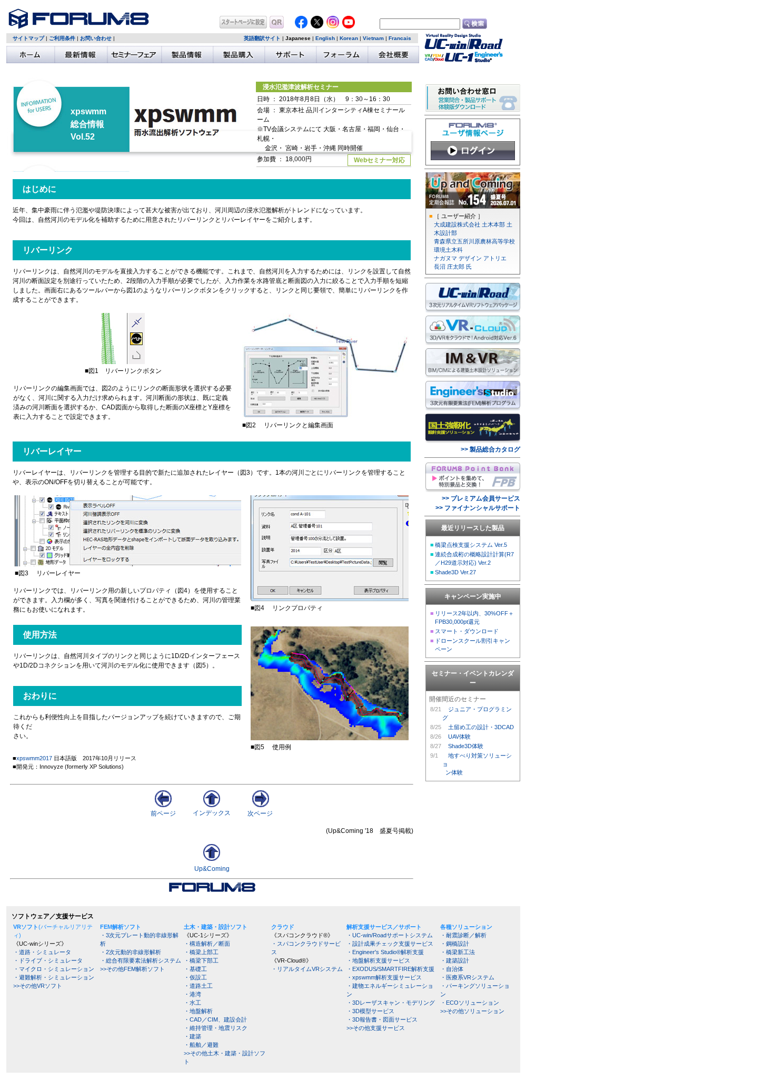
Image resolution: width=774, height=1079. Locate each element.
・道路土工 (198, 986)
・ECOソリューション (469, 1002)
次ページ (260, 813)
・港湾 (192, 994)
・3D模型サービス (370, 1011)
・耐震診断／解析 (463, 935)
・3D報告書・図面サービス (382, 1019)
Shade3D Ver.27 (455, 572)
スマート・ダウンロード (467, 631)
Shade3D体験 (465, 746)
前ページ (163, 813)
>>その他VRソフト (37, 986)
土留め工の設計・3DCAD (481, 727)
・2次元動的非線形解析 (130, 952)
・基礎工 (195, 969)
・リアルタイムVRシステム (307, 969)
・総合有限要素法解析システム (140, 960)
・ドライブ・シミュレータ (48, 960)
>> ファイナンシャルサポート (477, 508)
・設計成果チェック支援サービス (389, 943)
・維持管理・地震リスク (215, 1028)
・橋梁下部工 (201, 960)
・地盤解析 (198, 1011)
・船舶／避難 (201, 1045)
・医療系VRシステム (467, 977)
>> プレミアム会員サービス (481, 498)
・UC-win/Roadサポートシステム (389, 935)
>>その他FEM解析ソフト (132, 969)
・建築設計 (454, 960)
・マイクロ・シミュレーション (53, 969)
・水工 (192, 1002)
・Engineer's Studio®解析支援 (385, 952)
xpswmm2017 (34, 758)
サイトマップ (28, 38)
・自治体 (451, 969)
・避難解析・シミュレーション (53, 977)
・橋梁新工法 (457, 952)
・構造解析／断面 (207, 943)
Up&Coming (212, 868)
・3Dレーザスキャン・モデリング (390, 1002)
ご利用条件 (62, 38)
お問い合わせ (96, 38)
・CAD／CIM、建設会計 (215, 1019)
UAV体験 (459, 736)
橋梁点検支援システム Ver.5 (471, 545)
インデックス (212, 813)
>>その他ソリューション (472, 1011)
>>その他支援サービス (375, 1028)
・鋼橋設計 (454, 943)
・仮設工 (195, 977)
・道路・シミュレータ (42, 952)
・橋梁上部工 (201, 952)
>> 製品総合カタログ (490, 449)
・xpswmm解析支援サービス (384, 977)
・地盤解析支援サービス (378, 960)
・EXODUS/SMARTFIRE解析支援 (390, 969)
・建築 (192, 1036)
